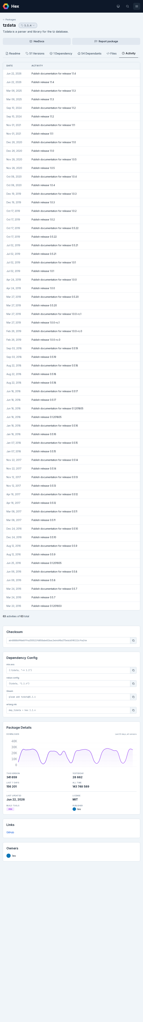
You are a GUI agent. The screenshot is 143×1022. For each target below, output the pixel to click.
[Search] (127, 6)
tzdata (9, 25)
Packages (11, 19)
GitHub (10, 832)
